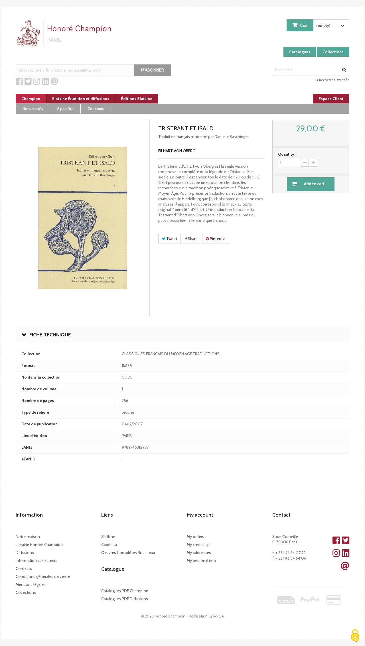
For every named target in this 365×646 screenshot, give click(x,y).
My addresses (199, 552)
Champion (30, 98)
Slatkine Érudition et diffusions (80, 98)
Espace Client (331, 98)
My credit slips (199, 544)
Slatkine (108, 536)
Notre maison (28, 536)
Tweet (171, 238)
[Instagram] (36, 81)
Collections (333, 51)
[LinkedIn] (45, 81)
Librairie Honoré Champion (39, 544)
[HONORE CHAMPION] (65, 33)
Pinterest (217, 238)
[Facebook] (19, 81)
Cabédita (109, 544)
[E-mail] (54, 81)
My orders (195, 536)
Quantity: (286, 154)
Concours (96, 108)
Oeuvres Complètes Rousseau (128, 552)
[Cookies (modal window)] (355, 636)
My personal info (201, 560)
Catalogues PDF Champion (124, 590)
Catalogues (299, 51)
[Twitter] (28, 81)
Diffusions (25, 552)
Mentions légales (31, 584)
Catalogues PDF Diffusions (124, 598)
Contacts (24, 568)
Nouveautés (33, 108)
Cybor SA (216, 616)
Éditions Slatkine (136, 98)
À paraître (65, 108)
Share (192, 238)
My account (200, 515)
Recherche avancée (333, 80)
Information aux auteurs (36, 560)
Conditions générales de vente (43, 576)
